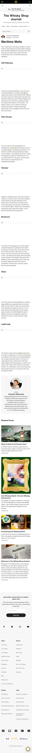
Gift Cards (19, 653)
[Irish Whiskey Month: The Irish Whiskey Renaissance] (16, 475)
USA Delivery (5, 702)
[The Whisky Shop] (16, 1)
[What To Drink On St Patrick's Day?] (16, 433)
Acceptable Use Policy (22, 710)
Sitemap (18, 672)
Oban (2, 304)
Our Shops (4, 649)
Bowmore (14, 246)
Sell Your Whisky (21, 664)
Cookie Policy (20, 702)
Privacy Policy (20, 698)
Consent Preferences (22, 719)
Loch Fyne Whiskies (7, 684)
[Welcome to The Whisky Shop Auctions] (16, 551)
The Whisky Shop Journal (16, 17)
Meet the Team (5, 656)
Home (3, 26)
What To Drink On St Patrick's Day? (14, 444)
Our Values (4, 653)
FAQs (17, 656)
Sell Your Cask (20, 668)
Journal (3, 668)
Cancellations (5, 710)
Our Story (4, 645)
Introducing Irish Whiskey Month (13, 531)
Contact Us (19, 645)
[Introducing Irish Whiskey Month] (16, 522)
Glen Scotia (13, 148)
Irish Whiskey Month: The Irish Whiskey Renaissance (15, 497)
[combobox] (16, 5)
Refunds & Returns (7, 714)
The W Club (4, 660)
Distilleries (14, 26)
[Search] (30, 5)
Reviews (18, 660)
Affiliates (3, 672)
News (7, 26)
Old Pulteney (24, 93)
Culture (8, 37)
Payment (18, 649)
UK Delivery (4, 694)
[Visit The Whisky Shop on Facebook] (4, 627)
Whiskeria (4, 664)
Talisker (3, 197)
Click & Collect (5, 698)
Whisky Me (4, 680)
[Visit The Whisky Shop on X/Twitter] (12, 627)
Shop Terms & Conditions (20, 714)
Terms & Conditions (22, 694)
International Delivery (7, 706)
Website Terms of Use (22, 706)
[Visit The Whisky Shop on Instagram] (20, 627)
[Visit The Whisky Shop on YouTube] (28, 627)
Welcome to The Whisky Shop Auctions (15, 561)
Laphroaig (20, 353)
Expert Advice (23, 26)
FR (3, 676)
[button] (16, 738)
